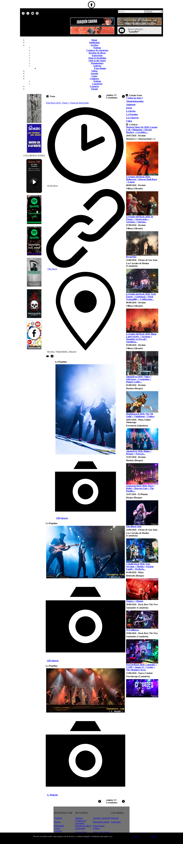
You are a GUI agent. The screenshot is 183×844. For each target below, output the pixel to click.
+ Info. (135, 836)
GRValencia (62, 518)
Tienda (94, 89)
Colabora (94, 78)
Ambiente (131, 104)
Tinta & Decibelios (97, 58)
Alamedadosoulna (135, 101)
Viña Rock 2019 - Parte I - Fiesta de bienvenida (67, 103)
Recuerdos (131, 257)
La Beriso (131, 111)
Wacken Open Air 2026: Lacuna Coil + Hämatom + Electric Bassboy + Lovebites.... (141, 129)
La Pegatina (132, 114)
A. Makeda (52, 795)
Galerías (97, 66)
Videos (94, 71)
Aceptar (153, 836)
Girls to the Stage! (97, 60)
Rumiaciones (97, 63)
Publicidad (94, 42)
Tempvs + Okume (134, 601)
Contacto (94, 86)
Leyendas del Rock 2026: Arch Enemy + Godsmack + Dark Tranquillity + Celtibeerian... (141, 296)
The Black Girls (133, 526)
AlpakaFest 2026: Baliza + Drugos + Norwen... (139, 452)
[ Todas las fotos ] (134, 98)
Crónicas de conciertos (97, 50)
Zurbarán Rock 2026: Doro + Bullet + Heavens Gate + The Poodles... (140, 488)
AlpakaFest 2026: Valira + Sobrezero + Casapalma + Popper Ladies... (139, 379)
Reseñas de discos (97, 53)
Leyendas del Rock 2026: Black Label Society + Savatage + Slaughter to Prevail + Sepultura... (141, 338)
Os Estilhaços (132, 630)
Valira (129, 121)
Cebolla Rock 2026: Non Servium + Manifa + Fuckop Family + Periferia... (140, 566)
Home (94, 40)
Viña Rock (52, 269)
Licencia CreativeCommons (62, 832)
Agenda (94, 73)
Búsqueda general (101, 822)
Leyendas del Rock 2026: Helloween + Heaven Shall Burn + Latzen (141, 179)
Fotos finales (100, 68)
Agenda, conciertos (102, 818)
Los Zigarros (132, 117)
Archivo (94, 45)
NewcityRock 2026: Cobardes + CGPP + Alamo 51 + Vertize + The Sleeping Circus (141, 667)
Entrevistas (97, 55)
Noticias (97, 47)
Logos (94, 76)
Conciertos (97, 84)
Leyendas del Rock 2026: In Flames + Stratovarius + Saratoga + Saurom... (139, 219)
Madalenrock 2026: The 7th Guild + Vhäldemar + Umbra (140, 415)
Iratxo (129, 108)
